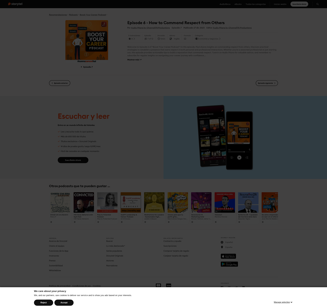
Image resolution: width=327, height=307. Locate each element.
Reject (43, 303)
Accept (64, 303)
